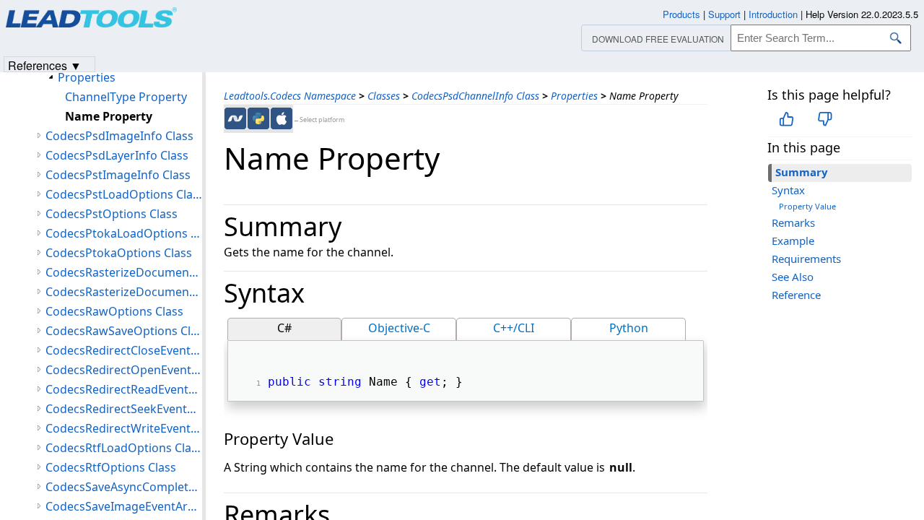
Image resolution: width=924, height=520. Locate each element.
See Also (793, 276)
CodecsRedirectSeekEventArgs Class (123, 409)
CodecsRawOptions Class (114, 311)
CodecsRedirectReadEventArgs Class (123, 389)
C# (284, 328)
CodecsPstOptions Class (111, 214)
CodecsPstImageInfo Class (118, 175)
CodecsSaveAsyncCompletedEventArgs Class (123, 487)
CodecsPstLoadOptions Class (123, 194)
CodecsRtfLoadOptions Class (123, 448)
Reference (796, 294)
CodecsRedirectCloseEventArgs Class (123, 350)
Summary (801, 172)
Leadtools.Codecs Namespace (290, 96)
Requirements (806, 258)
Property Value (807, 206)
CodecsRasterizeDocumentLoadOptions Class (123, 272)
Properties (574, 96)
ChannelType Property (126, 97)
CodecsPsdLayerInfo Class (116, 155)
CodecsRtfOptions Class (110, 467)
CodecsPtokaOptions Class (118, 253)
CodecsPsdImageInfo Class (119, 136)
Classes (383, 96)
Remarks (793, 222)
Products (681, 14)
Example (793, 240)
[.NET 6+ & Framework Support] (235, 118)
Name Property (108, 116)
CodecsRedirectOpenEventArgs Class (123, 370)
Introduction (773, 14)
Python (628, 328)
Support (724, 14)
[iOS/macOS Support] (281, 118)
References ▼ (45, 64)
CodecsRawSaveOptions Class (123, 331)
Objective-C (399, 328)
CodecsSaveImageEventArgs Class (123, 506)
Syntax (788, 190)
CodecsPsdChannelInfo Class (475, 96)
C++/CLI (513, 328)
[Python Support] (258, 118)
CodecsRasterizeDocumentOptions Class (123, 292)
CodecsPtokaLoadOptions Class (123, 233)
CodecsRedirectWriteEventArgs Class (123, 428)
